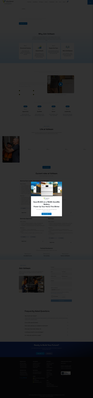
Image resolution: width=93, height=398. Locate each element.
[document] (46, 199)
